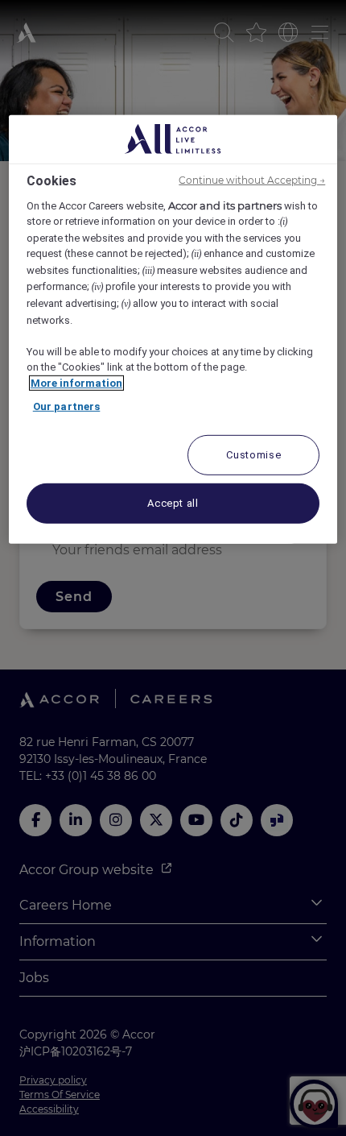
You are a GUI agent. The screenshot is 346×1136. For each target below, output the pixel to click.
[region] (173, 328)
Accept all (173, 502)
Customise (253, 454)
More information (76, 382)
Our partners (67, 406)
